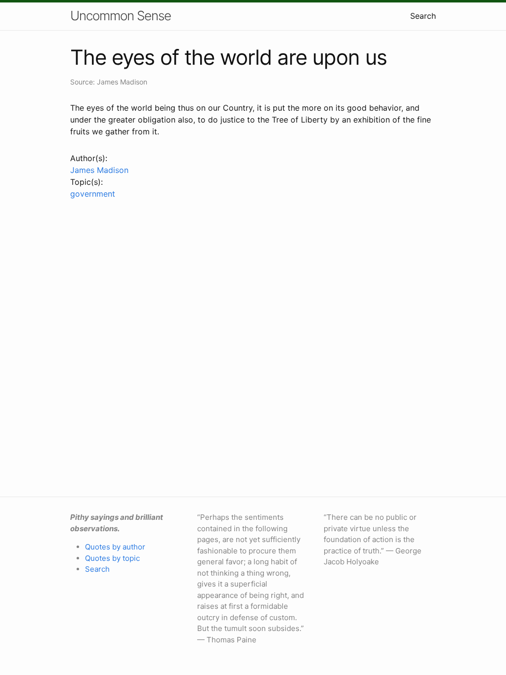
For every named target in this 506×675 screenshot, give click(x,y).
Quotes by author (115, 546)
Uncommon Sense (120, 15)
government (92, 194)
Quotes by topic (112, 558)
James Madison (99, 170)
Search (423, 16)
